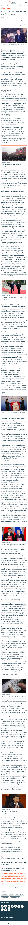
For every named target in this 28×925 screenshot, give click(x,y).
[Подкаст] (9, 909)
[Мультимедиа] (8, 923)
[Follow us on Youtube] (9, 906)
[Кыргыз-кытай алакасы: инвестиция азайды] (14, 287)
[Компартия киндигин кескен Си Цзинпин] (14, 801)
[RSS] (5, 909)
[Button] (24, 21)
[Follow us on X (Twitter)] (5, 906)
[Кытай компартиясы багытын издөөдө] (14, 154)
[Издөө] (19, 923)
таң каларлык (13, 308)
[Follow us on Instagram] (22, 906)
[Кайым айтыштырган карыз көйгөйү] (14, 686)
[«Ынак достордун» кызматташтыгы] (14, 534)
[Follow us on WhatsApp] (2, 909)
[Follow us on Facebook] (2, 906)
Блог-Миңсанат (5, 9)
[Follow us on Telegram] (12, 906)
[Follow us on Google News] (15, 906)
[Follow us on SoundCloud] (18, 906)
